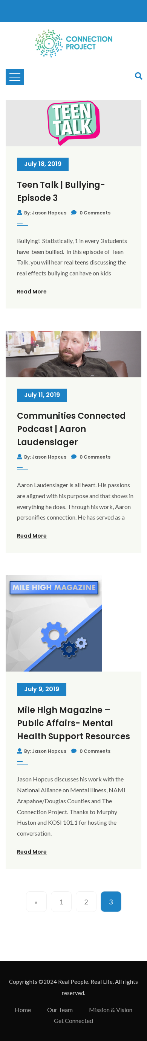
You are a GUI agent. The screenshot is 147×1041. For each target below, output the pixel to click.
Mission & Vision (110, 1009)
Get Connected (73, 1020)
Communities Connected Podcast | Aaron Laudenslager (71, 429)
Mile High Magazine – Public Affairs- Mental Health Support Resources (73, 723)
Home (23, 1009)
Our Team (60, 1009)
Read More (32, 291)
